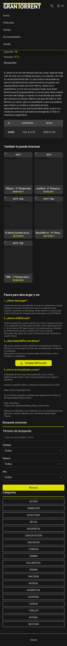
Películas (8, 22)
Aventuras (33, 515)
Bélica (33, 522)
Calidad (7, 445)
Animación (33, 508)
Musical (33, 583)
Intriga (33, 617)
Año (5, 471)
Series (7, 29)
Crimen (33, 556)
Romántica (33, 590)
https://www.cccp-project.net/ (17, 390)
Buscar (33, 487)
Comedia (34, 549)
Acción (33, 501)
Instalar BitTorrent (36, 363)
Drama (33, 569)
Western (33, 624)
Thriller (34, 610)
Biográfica (33, 528)
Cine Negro (33, 542)
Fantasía (33, 576)
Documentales (12, 36)
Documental (33, 563)
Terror (33, 603)
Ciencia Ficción (33, 535)
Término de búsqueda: (17, 431)
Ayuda (7, 44)
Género (7, 458)
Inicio (6, 15)
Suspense (33, 597)
